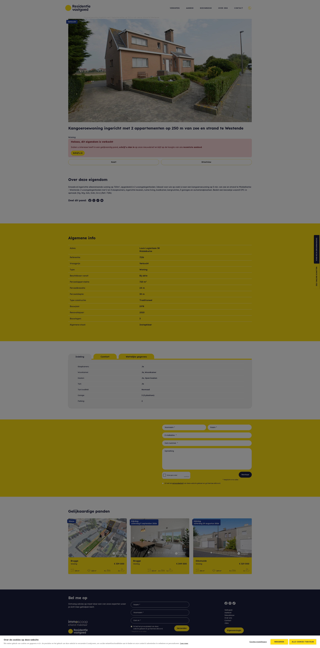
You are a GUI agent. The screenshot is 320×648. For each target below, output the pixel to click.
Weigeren (279, 642)
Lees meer (184, 643)
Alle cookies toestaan (303, 642)
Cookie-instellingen (258, 642)
